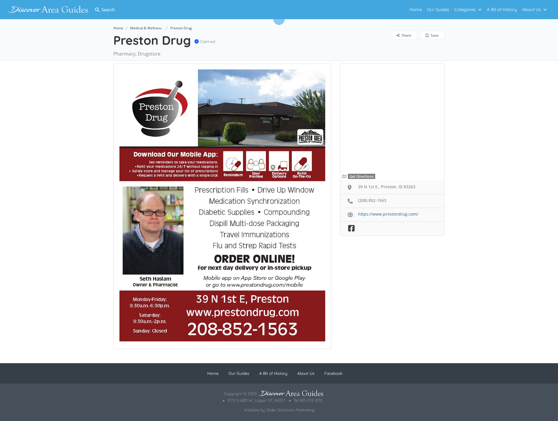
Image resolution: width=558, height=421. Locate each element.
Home (415, 9)
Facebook (333, 373)
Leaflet (432, 175)
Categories (465, 9)
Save (434, 35)
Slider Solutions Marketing (290, 410)
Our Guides (438, 9)
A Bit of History (502, 9)
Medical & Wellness (146, 28)
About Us (531, 9)
